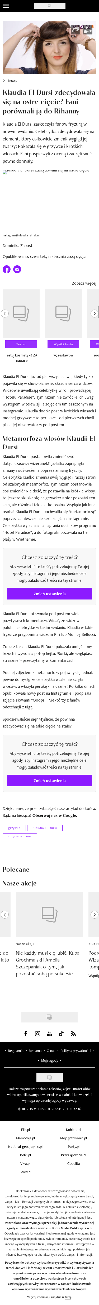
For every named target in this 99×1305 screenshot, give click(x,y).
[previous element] (5, 329)
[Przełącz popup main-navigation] (6, 6)
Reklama (35, 1050)
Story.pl (25, 1172)
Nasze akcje (25, 944)
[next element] (94, 329)
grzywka (14, 828)
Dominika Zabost (17, 245)
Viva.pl (25, 1163)
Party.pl (73, 1146)
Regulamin (15, 1050)
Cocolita (73, 1163)
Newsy (12, 80)
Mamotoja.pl (25, 1138)
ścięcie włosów (19, 836)
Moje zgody (49, 1060)
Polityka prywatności (75, 1050)
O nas (51, 1050)
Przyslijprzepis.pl (73, 1155)
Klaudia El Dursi (16, 456)
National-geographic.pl (25, 1146)
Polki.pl (25, 1155)
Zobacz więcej (84, 283)
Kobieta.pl (73, 1129)
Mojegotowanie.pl (73, 1138)
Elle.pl (25, 1129)
